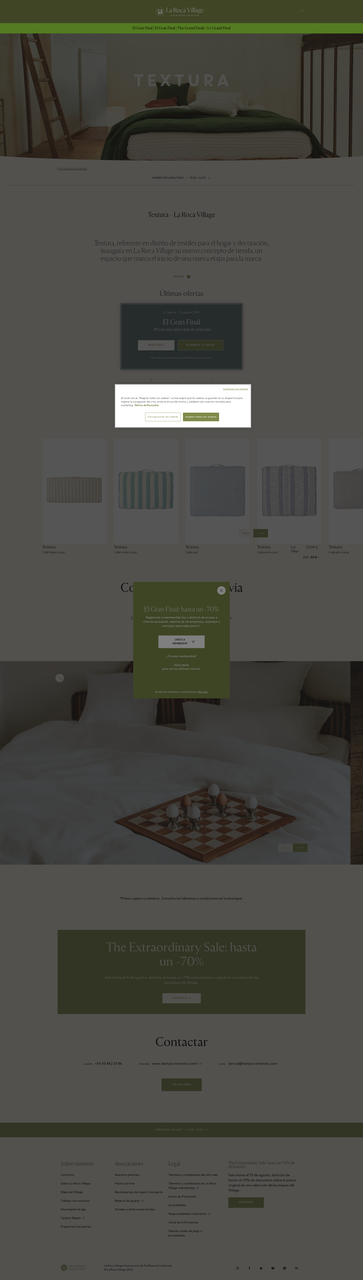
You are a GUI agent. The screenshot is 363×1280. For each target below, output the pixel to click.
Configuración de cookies (162, 417)
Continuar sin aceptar (235, 389)
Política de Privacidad (147, 405)
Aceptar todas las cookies (201, 417)
